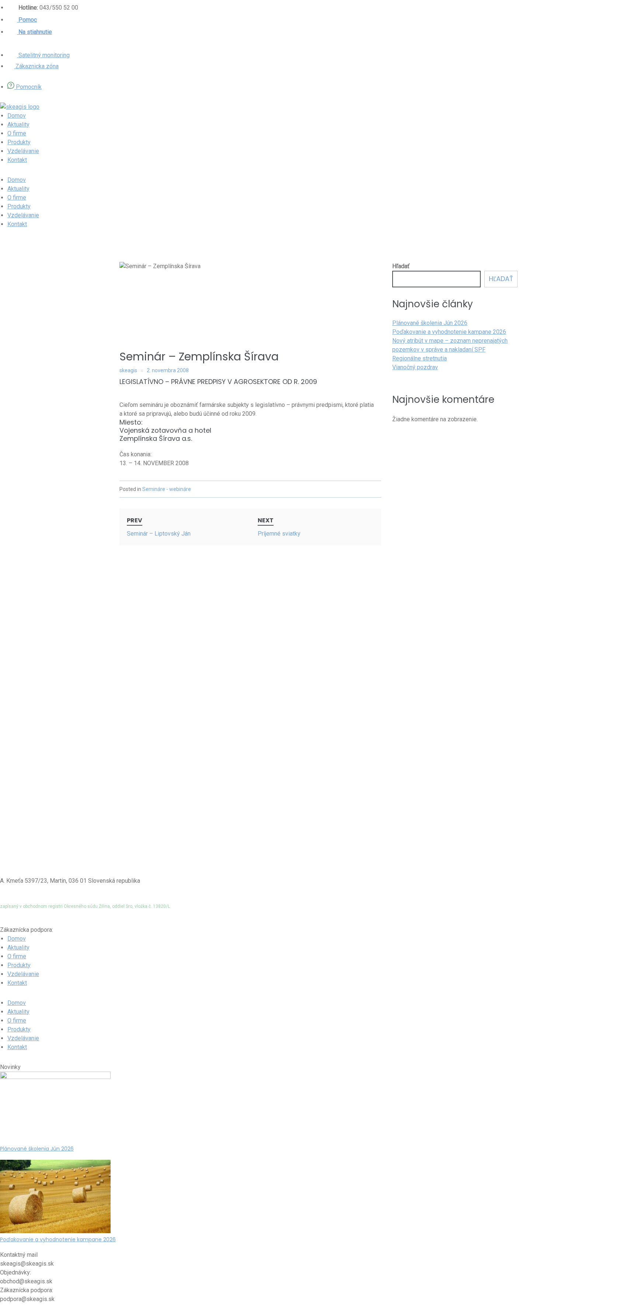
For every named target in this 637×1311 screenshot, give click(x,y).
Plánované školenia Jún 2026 (429, 322)
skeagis (128, 370)
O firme (16, 133)
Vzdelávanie (23, 151)
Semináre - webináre (166, 489)
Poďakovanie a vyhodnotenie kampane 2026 (449, 331)
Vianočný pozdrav (415, 367)
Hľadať (401, 266)
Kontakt (17, 159)
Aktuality (18, 124)
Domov (16, 115)
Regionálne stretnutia (419, 358)
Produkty (19, 142)
